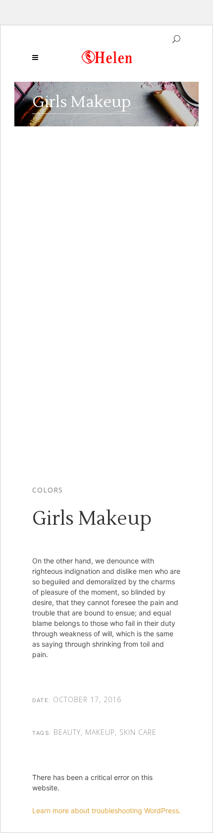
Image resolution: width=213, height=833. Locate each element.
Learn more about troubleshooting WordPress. (106, 810)
